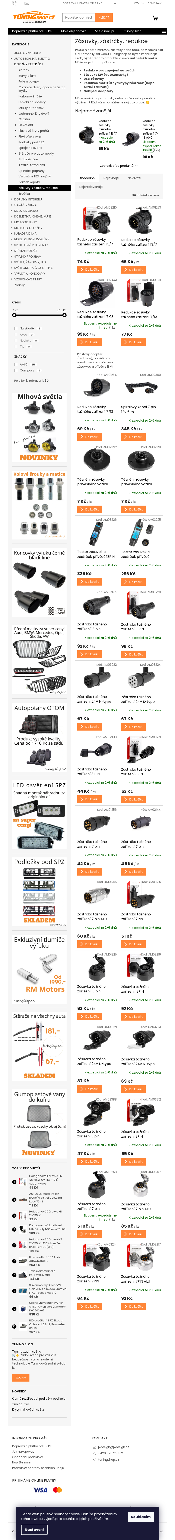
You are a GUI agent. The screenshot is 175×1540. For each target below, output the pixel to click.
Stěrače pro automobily (36, 153)
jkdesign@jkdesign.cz (113, 1447)
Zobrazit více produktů (117, 166)
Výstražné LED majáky (35, 176)
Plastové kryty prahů (34, 131)
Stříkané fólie (28, 159)
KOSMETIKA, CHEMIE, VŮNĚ (32, 216)
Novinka (28, 340)
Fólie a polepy (29, 81)
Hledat (104, 17)
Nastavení (34, 1529)
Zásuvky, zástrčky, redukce (38, 188)
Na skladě (30, 328)
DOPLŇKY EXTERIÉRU (28, 64)
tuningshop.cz (108, 1459)
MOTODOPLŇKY (25, 222)
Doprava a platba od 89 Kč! (83, 3)
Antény (24, 70)
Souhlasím (141, 1516)
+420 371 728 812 (110, 1453)
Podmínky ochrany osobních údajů (38, 1468)
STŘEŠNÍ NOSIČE (25, 251)
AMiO (27, 364)
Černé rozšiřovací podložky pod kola (39, 1398)
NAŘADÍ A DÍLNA (25, 233)
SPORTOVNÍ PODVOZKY (31, 245)
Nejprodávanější (91, 187)
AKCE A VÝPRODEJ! (27, 53)
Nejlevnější (111, 178)
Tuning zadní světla (26, 1351)
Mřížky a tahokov (31, 108)
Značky (19, 285)
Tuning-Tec (21, 1404)
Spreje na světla (30, 148)
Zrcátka (24, 193)
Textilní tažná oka (32, 165)
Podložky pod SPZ (31, 142)
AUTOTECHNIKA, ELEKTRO (32, 59)
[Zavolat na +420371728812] (18, 3)
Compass (30, 370)
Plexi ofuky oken (30, 136)
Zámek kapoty (29, 182)
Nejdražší (134, 178)
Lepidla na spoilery (32, 102)
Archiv (21, 1378)
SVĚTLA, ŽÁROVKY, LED (30, 262)
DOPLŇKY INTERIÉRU (28, 199)
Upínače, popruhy (32, 171)
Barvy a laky (27, 76)
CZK (137, 3)
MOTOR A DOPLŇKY (28, 228)
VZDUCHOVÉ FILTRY (28, 279)
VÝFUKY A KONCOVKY (29, 273)
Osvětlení (26, 125)
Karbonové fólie (30, 96)
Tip (25, 346)
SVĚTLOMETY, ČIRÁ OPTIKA (33, 268)
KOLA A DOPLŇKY (26, 211)
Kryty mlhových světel (28, 1409)
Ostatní (24, 119)
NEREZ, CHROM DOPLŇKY (31, 239)
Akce (26, 334)
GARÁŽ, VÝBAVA (25, 205)
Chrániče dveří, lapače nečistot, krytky (42, 89)
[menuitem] (32, 31)
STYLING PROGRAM (27, 256)
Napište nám (21, 1462)
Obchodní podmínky (27, 1457)
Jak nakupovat (23, 1451)
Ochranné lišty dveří (34, 114)
